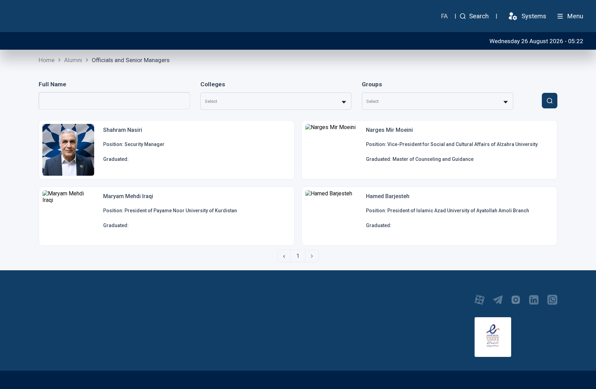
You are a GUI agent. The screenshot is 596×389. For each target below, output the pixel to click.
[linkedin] (534, 303)
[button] (283, 256)
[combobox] (205, 101)
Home (46, 60)
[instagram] (516, 303)
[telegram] (498, 303)
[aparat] (480, 303)
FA (444, 16)
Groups (372, 84)
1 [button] (297, 256)
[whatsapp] (552, 303)
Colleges (212, 84)
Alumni (73, 60)
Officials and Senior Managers (131, 60)
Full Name (52, 84)
